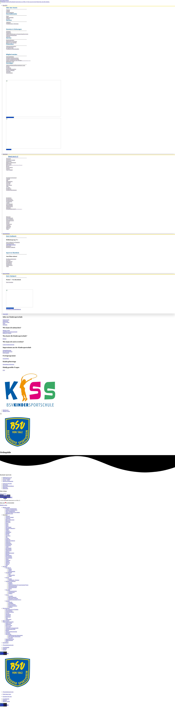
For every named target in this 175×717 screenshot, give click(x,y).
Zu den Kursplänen (9, 612)
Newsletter (10, 596)
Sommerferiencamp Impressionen (15, 635)
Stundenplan (8, 624)
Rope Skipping (8, 556)
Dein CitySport (6, 273)
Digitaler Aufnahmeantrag (11, 508)
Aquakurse (7, 518)
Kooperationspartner (12, 605)
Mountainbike (8, 549)
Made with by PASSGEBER (7, 502)
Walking (7, 564)
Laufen (7, 546)
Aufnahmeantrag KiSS (10, 629)
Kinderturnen (8, 543)
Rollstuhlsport (8, 555)
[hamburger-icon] (0, 3)
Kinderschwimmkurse (10, 540)
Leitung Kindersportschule (11, 631)
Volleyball (7, 562)
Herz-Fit (7, 534)
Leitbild (10, 570)
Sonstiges (7, 600)
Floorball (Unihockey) (10, 528)
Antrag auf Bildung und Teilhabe (12, 512)
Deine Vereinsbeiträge (10, 511)
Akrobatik (7, 516)
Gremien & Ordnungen (10, 581)
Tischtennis (7, 560)
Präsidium (10, 583)
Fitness (6, 525)
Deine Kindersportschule (8, 621)
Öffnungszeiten (11, 575)
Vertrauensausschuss (12, 586)
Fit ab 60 (7, 613)
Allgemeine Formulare (13, 598)
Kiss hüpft (10, 637)
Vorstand (10, 582)
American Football (9, 517)
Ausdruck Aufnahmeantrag (11, 510)
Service (7, 594)
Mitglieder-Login (9, 513)
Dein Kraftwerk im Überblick (11, 609)
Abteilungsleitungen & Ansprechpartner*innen (18, 585)
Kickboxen (7, 539)
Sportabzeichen (8, 557)
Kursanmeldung (8, 610)
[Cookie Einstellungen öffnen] (10, 716)
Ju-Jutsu (7, 538)
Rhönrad (7, 554)
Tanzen (7, 559)
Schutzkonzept (11, 592)
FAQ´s (6, 641)
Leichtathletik (8, 548)
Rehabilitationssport (9, 553)
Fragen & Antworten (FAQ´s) (14, 599)
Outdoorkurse (8, 550)
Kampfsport (8, 615)
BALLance (7, 522)
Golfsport (7, 530)
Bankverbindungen (12, 597)
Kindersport (8, 616)
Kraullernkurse (8, 544)
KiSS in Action (8, 625)
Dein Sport (5, 154)
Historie (10, 569)
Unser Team (8, 626)
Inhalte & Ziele (8, 623)
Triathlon (7, 561)
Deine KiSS (5, 314)
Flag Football (8, 527)
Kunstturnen (8, 545)
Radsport (7, 551)
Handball (7, 533)
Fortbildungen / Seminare (13, 580)
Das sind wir (8, 567)
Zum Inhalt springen (4, 0)
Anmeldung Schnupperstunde (11, 628)
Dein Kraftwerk (6, 233)
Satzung (10, 588)
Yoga (6, 565)
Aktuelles (10, 602)
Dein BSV (5, 5)
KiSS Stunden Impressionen (14, 636)
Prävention (7, 589)
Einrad (6, 524)
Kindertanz (7, 541)
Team (9, 573)
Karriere (7, 577)
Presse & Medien (12, 604)
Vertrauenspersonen (12, 587)
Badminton (7, 521)
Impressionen (8, 634)
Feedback (10, 593)
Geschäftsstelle (8, 572)
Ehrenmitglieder (11, 571)
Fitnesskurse (8, 614)
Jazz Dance (7, 535)
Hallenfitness (8, 532)
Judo (6, 537)
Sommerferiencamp (9, 639)
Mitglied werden (6, 411)
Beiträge (7, 630)
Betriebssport (5, 410)
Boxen (6, 523)
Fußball (7, 529)
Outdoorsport (8, 619)
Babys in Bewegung (9, 519)
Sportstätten (10, 603)
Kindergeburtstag (9, 640)
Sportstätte (7, 632)
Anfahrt (10, 576)
